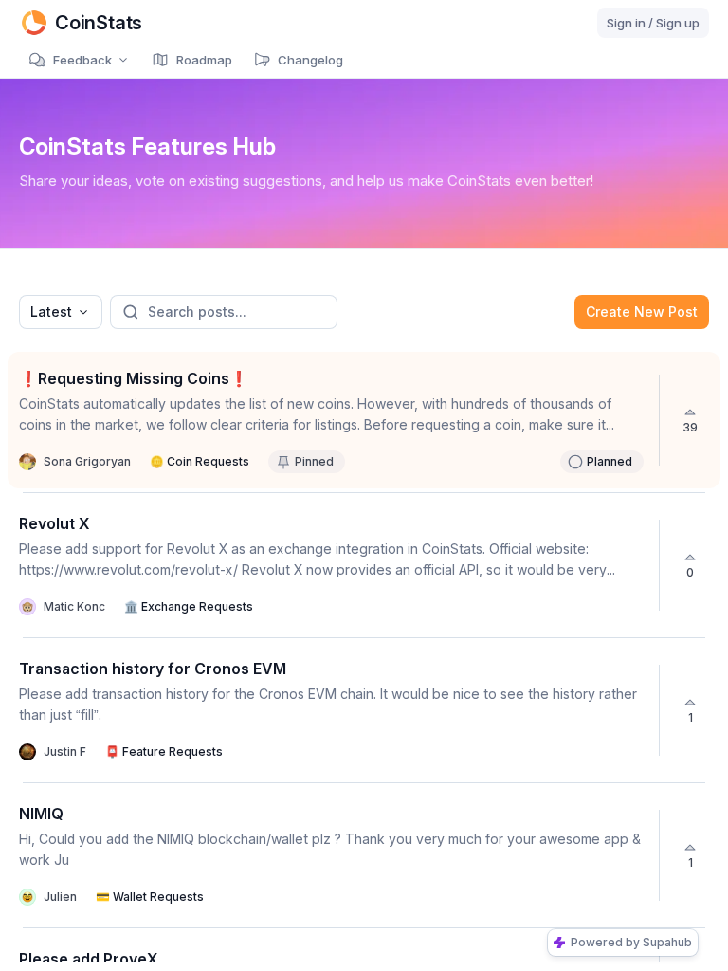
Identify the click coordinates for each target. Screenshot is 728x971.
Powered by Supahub (631, 942)
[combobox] (60, 312)
